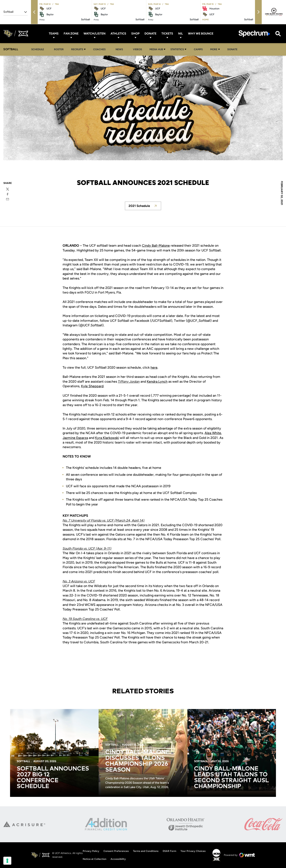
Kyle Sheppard (92, 386)
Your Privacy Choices (193, 851)
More (213, 49)
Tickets (167, 33)
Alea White (213, 433)
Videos (137, 49)
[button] (34, 12)
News (119, 49)
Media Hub (156, 49)
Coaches (99, 49)
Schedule (37, 49)
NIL (180, 33)
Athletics (118, 33)
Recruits (77, 49)
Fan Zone (71, 33)
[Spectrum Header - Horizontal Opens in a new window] (254, 33)
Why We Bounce (200, 33)
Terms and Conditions (145, 851)
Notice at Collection (94, 859)
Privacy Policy (91, 851)
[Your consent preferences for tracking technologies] (7, 861)
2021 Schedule (145, 207)
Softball (23, 761)
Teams (54, 33)
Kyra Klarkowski (107, 438)
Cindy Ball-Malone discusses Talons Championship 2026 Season (137, 761)
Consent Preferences (116, 851)
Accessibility (118, 858)
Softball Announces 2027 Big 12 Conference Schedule (53, 777)
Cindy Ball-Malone (156, 245)
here (154, 367)
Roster (59, 49)
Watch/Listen (95, 33)
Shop (135, 33)
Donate (150, 33)
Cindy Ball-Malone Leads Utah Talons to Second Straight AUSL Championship (231, 777)
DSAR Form (169, 851)
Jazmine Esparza (75, 438)
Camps (199, 49)
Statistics (177, 49)
